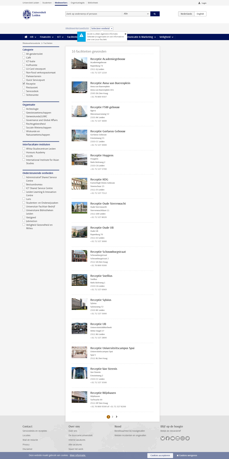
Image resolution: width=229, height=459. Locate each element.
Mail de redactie (30, 439)
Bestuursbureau (34, 184)
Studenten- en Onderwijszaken (42, 202)
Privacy (26, 444)
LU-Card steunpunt (36, 68)
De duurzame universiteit (81, 435)
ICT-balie (30, 61)
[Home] (25, 37)
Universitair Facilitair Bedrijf (40, 206)
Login (204, 3)
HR (31, 37)
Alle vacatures (75, 444)
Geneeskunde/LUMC (36, 116)
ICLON (29, 156)
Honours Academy (35, 152)
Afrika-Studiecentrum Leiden (41, 148)
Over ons (73, 430)
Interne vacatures (77, 439)
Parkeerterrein (33, 76)
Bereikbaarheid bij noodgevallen (129, 430)
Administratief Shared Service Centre (41, 179)
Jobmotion (31, 221)
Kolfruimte (31, 65)
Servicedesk (32, 91)
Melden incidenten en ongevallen (130, 435)
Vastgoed (31, 217)
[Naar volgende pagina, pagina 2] (117, 417)
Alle (126, 13)
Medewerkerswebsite (31, 43)
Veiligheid (165, 37)
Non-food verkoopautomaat (41, 72)
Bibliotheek (93, 2)
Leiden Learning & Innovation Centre (41, 193)
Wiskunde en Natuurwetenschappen (38, 133)
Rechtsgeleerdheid (36, 123)
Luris (28, 199)
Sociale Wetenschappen (38, 127)
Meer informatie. (78, 455)
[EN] (200, 13)
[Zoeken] (155, 13)
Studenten (47, 2)
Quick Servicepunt (35, 80)
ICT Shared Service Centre (39, 188)
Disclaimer (27, 449)
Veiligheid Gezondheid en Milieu (39, 226)
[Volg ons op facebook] (167, 438)
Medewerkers (61, 2)
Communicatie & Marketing (138, 37)
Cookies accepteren (160, 455)
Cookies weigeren (188, 455)
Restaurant (32, 87)
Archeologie (32, 109)
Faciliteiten (73, 37)
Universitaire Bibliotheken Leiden (39, 212)
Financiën (45, 37)
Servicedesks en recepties (35, 430)
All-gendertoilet (34, 53)
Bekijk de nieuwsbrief (170, 430)
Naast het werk (76, 449)
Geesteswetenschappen (38, 112)
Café (28, 57)
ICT (59, 37)
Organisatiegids (78, 2)
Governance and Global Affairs (42, 120)
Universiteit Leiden (31, 2)
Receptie (31, 83)
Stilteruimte (32, 95)
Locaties (26, 435)
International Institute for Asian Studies (42, 161)
